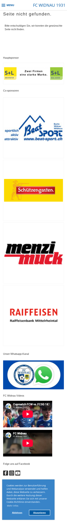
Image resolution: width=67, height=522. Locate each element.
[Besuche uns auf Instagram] (11, 474)
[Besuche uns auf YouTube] (17, 474)
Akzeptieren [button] (39, 512)
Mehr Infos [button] (12, 505)
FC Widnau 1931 (49, 5)
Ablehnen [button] (17, 512)
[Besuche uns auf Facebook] (5, 474)
